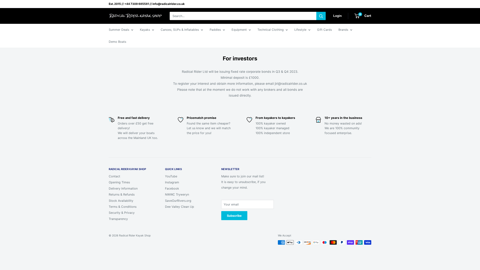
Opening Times (119, 182)
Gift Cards (324, 30)
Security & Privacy (122, 212)
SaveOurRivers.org (178, 200)
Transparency (118, 219)
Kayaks (145, 30)
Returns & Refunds (122, 194)
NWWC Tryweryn (177, 194)
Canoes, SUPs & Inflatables (180, 30)
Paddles (215, 30)
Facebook (172, 188)
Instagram (172, 182)
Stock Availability (121, 200)
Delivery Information (123, 188)
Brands (343, 30)
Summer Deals (119, 30)
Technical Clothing (270, 30)
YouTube (171, 176)
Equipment (239, 30)
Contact (114, 176)
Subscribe (234, 216)
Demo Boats (117, 42)
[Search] (321, 16)
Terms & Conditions (122, 206)
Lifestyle (300, 30)
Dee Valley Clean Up (179, 206)
